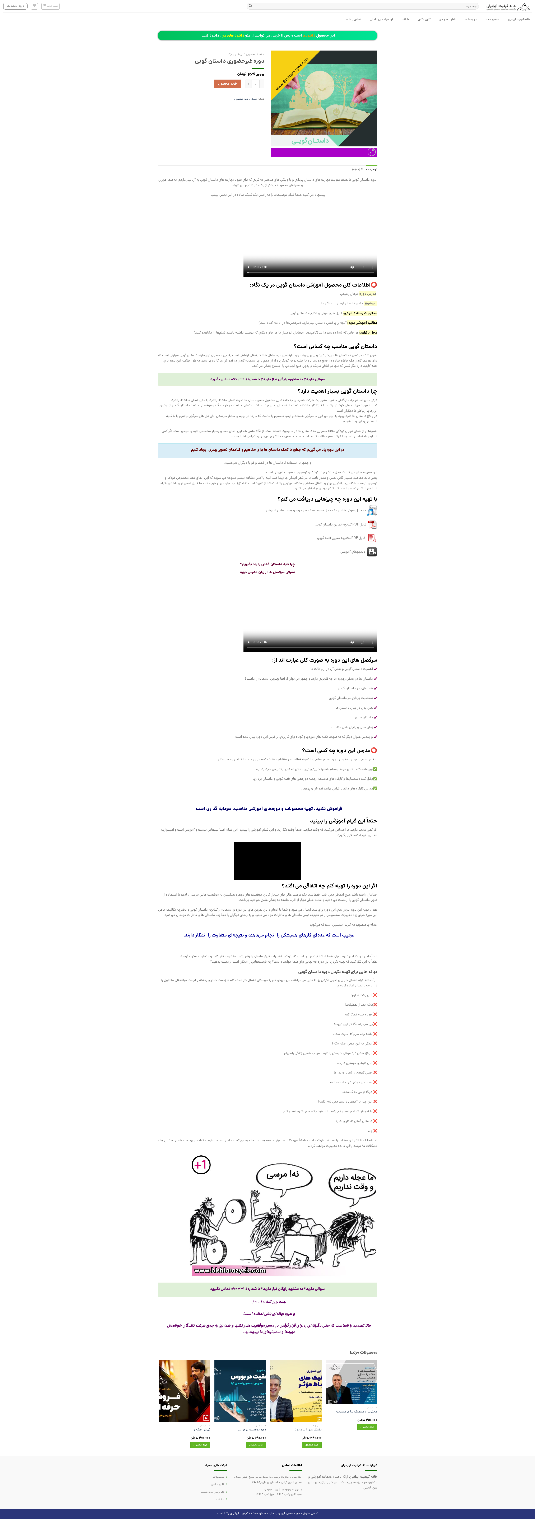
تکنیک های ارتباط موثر (308, 1430)
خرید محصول (227, 83)
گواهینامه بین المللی (381, 20)
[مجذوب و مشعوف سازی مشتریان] (351, 1382)
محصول (251, 54)
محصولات (493, 20)
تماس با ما (355, 20)
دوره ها (472, 20)
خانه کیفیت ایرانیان (519, 20)
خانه (262, 54)
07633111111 (271, 1490)
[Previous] (377, 1408)
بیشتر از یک (235, 54)
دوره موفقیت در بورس (252, 1430)
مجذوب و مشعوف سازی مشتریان (356, 1412)
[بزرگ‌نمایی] (372, 152)
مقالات (405, 20)
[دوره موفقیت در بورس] (240, 1391)
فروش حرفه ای (201, 1430)
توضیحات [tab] (371, 169)
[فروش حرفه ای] (184, 1391)
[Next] (159, 1408)
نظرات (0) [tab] (357, 169)
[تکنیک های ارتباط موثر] (296, 1391)
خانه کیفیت (247, 1513)
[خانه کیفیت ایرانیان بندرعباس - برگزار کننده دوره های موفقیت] (508, 6)
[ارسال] (250, 6)
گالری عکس (424, 20)
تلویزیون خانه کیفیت (212, 1492)
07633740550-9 (292, 1490)
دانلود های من (448, 20)
